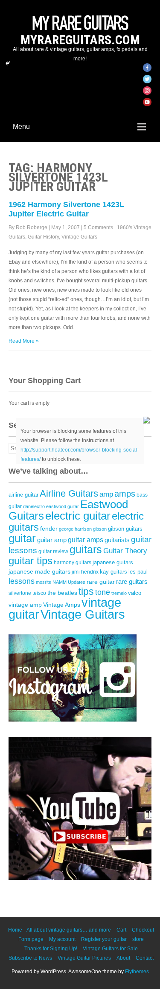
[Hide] (7, 63)
